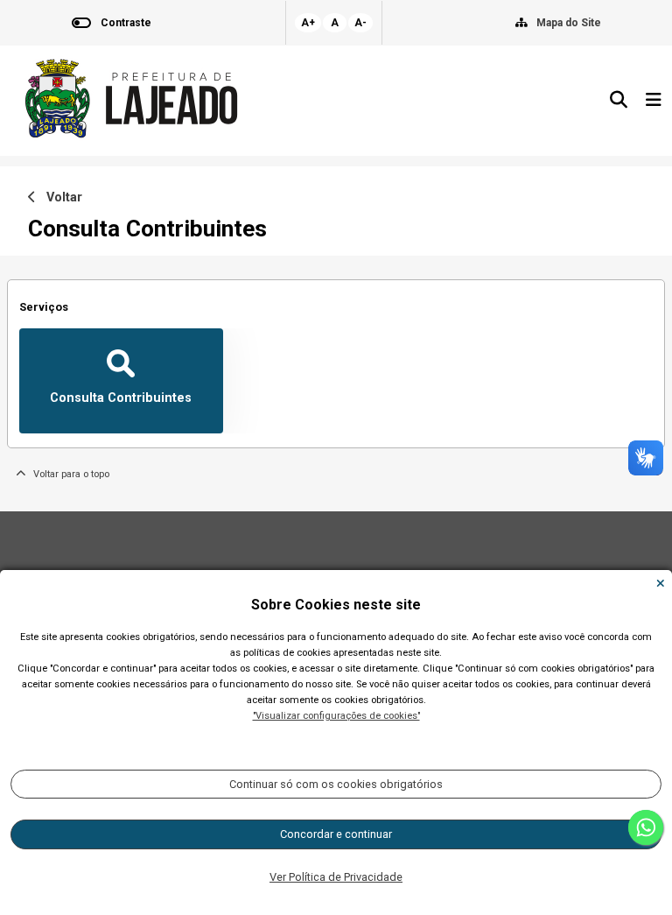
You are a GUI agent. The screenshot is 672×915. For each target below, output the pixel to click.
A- (360, 23)
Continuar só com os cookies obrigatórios (336, 784)
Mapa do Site (568, 23)
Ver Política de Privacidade (336, 876)
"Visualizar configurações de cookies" (336, 715)
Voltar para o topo (67, 474)
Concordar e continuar (336, 834)
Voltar (59, 197)
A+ (308, 23)
